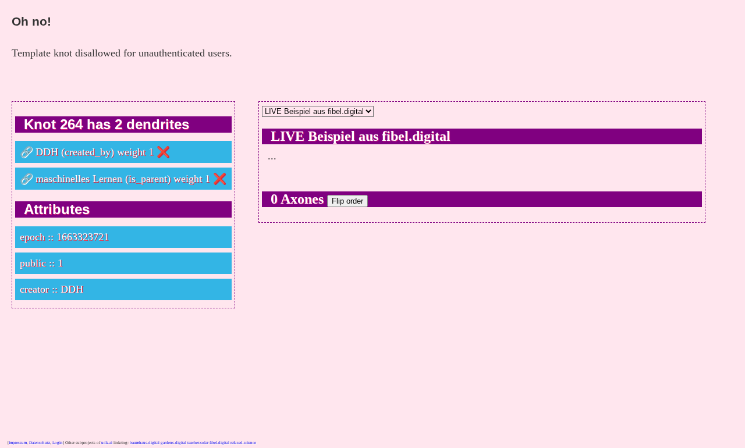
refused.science (243, 442)
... (272, 156)
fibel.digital (219, 442)
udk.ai (106, 442)
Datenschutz (39, 442)
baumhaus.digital (144, 442)
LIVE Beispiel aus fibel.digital (360, 136)
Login (57, 442)
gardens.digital (173, 442)
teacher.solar (197, 442)
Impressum (18, 442)
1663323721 (82, 237)
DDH (47, 152)
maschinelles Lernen (79, 178)
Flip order (347, 201)
